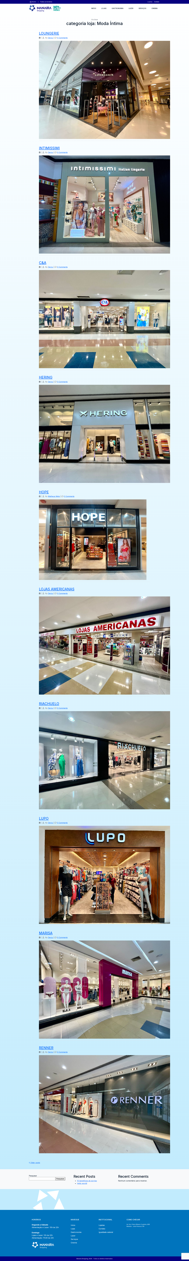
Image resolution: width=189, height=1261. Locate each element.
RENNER (46, 1048)
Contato (156, 2)
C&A (42, 263)
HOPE (44, 492)
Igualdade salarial (106, 1232)
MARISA (45, 933)
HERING (45, 377)
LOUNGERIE (49, 33)
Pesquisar (33, 1176)
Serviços (142, 8)
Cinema (154, 8)
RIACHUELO (49, 704)
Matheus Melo (54, 496)
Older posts (35, 1163)
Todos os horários (46, 2)
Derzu (50, 38)
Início (93, 8)
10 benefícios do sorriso (87, 1181)
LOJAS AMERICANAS (56, 589)
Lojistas (149, 2)
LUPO (44, 818)
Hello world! (82, 1183)
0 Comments (62, 38)
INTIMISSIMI (49, 148)
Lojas (103, 8)
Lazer (131, 8)
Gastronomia (117, 8)
